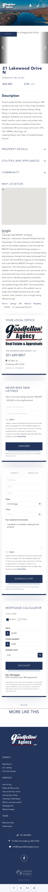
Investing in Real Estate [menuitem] (11, 799)
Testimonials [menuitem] (7, 826)
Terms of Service (16, 589)
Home (4, 304)
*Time (8, 510)
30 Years (12, 619)
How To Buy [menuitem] (7, 785)
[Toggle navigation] (44, 5)
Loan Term (11, 614)
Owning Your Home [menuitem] (10, 795)
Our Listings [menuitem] (7, 768)
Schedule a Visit (33, 473)
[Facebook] (24, 858)
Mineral (27, 304)
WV (20, 304)
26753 (7, 307)
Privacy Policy (21, 436)
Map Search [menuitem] (7, 764)
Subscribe (24, 446)
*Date (8, 499)
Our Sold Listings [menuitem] (9, 771)
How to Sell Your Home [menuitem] (11, 792)
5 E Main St (25, 841)
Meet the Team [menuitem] (8, 823)
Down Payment (12, 639)
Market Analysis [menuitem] (8, 809)
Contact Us (10, 368)
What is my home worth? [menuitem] (12, 802)
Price (8, 628)
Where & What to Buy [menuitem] (10, 788)
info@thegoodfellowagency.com (25, 847)
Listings (13, 304)
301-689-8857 (38, 6)
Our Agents (19, 368)
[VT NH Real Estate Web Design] (24, 873)
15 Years (24, 619)
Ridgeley (37, 304)
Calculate (24, 666)
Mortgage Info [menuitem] (8, 806)
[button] (4, 48)
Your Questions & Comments (17, 520)
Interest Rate (12, 650)
